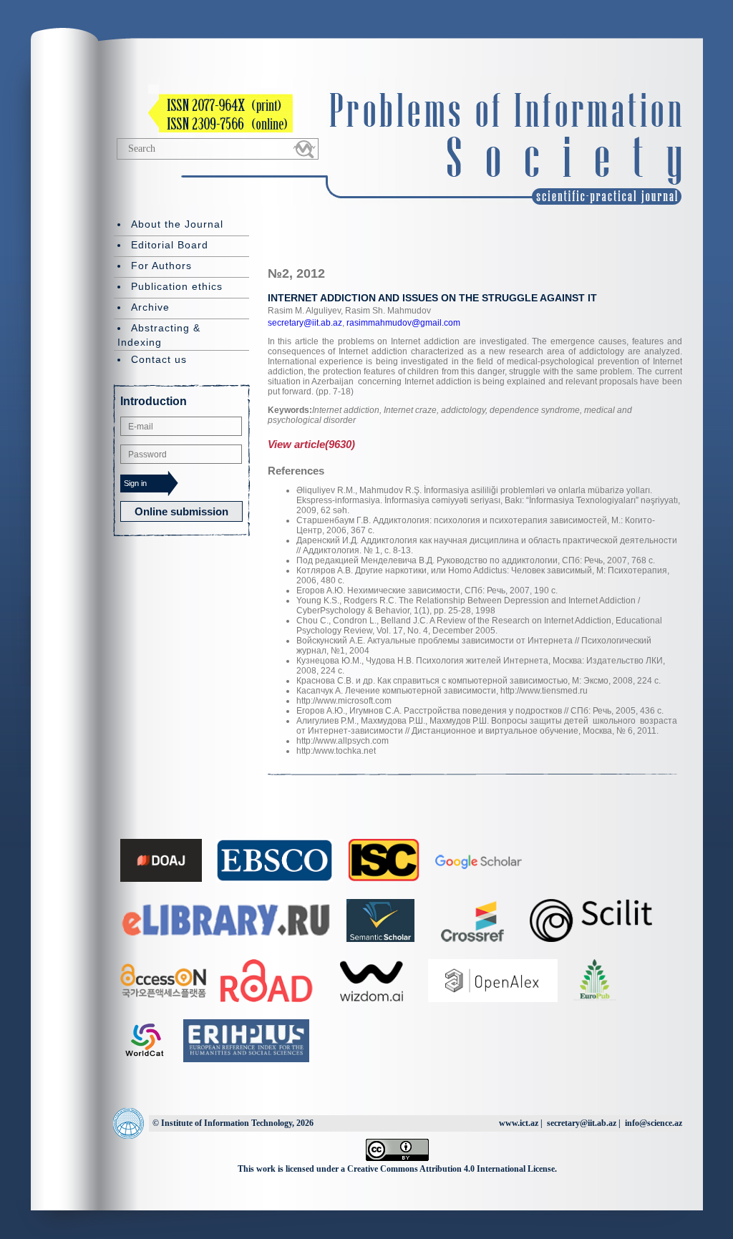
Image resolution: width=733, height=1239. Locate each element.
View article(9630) (311, 444)
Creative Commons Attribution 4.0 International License (451, 1169)
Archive (150, 307)
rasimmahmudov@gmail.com (402, 323)
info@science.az (653, 1123)
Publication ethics (177, 286)
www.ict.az (518, 1123)
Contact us (159, 359)
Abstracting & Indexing (158, 335)
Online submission (181, 511)
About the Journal (177, 224)
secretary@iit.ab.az (305, 323)
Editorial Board (169, 245)
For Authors (161, 265)
